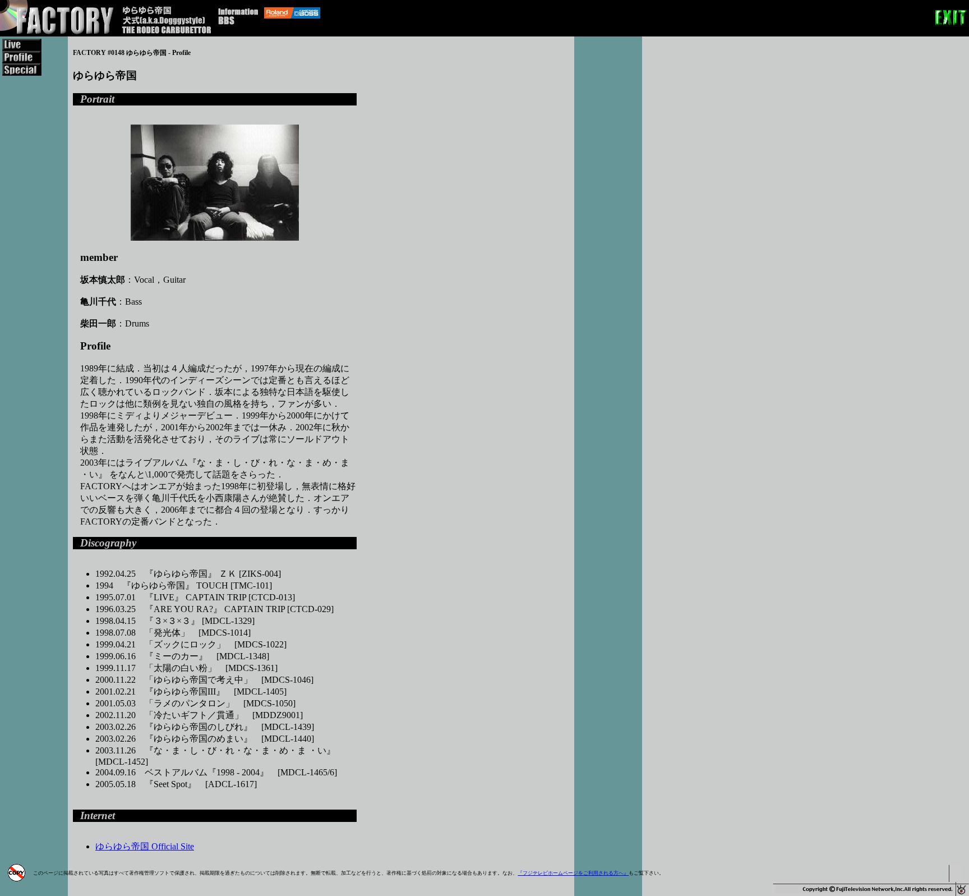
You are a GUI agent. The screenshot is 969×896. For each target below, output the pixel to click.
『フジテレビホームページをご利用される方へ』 (573, 873)
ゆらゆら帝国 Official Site (144, 846)
